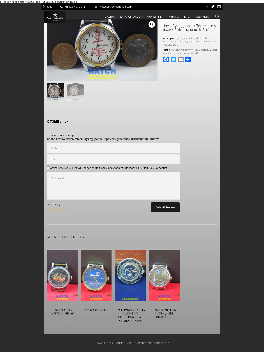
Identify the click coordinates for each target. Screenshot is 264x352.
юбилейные (183, 53)
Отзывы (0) (57, 121)
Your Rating (53, 204)
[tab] (57, 121)
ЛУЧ (185, 41)
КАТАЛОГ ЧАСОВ (172, 41)
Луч (197, 49)
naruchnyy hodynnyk (182, 49)
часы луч (205, 49)
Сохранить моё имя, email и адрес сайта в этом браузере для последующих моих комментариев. (109, 167)
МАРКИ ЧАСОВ (196, 41)
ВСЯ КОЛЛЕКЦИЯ (197, 38)
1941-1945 (181, 38)
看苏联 (194, 53)
